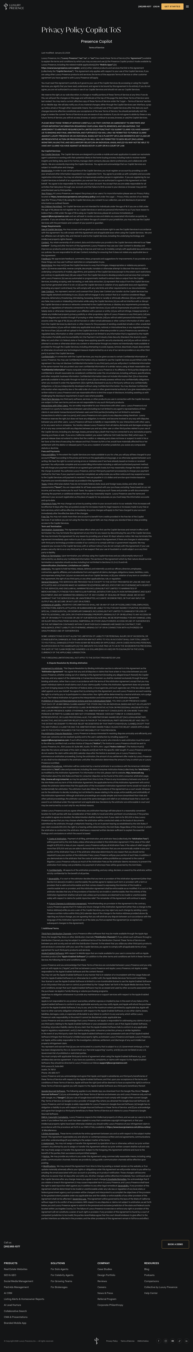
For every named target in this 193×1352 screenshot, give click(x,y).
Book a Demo (175, 1244)
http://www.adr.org (135, 772)
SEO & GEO (10, 1275)
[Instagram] (165, 1340)
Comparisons (151, 1281)
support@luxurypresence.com (55, 216)
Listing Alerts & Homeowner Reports (24, 1298)
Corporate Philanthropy (110, 1304)
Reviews (102, 1281)
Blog (146, 1269)
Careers (101, 1287)
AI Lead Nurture (12, 1304)
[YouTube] (172, 1340)
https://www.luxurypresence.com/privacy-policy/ (73, 196)
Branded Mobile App (15, 1322)
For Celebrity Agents (62, 1275)
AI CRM (8, 1293)
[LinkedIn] (186, 1340)
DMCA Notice (142, 1341)
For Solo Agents (59, 1269)
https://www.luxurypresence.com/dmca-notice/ (129, 1127)
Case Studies (104, 1269)
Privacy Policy (112, 1341)
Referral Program (106, 1298)
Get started (173, 6)
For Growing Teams (61, 1281)
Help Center (151, 1293)
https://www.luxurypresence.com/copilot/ (60, 68)
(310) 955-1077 (144, 6)
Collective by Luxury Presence (160, 1287)
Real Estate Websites (15, 1269)
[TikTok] (179, 1340)
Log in (156, 6)
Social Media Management (18, 1281)
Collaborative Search (15, 1311)
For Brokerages (59, 1287)
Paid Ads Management (16, 1287)
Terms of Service (127, 1341)
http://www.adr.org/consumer (55, 779)
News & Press (105, 1293)
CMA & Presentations (16, 1316)
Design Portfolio (106, 1275)
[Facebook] (158, 1340)
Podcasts (149, 1275)
